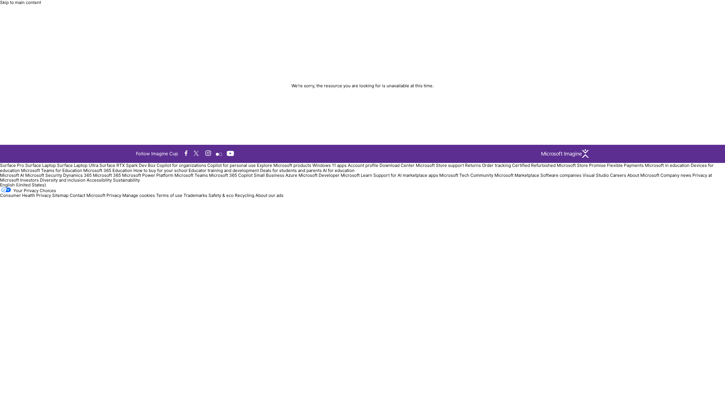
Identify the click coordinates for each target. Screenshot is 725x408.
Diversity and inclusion (63, 180)
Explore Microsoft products (284, 165)
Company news (675, 175)
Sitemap (60, 195)
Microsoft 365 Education (107, 170)
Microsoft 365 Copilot (231, 175)
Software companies (560, 175)
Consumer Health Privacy (25, 195)
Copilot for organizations (181, 165)
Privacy (114, 195)
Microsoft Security (43, 175)
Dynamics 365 (77, 175)
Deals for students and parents (291, 170)
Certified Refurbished (534, 165)
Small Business (269, 175)
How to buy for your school (160, 170)
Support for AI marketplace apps (405, 175)
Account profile (363, 165)
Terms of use (169, 195)
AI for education (339, 170)
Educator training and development (224, 170)
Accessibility (99, 180)
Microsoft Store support (440, 165)
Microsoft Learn (356, 175)
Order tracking (496, 165)
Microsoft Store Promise (581, 165)
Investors (29, 180)
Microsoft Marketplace (516, 175)
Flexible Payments (625, 165)
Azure (291, 175)
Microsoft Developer (319, 175)
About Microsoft (643, 175)
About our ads (269, 195)
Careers (618, 175)
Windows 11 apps (329, 165)
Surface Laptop (40, 165)
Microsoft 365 (107, 175)
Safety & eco (221, 195)
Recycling (244, 195)
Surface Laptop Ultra (77, 165)
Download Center (397, 165)
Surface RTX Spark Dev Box (127, 165)
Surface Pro (12, 165)
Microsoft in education (667, 165)
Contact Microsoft (87, 195)
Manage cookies (138, 195)
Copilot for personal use (231, 165)
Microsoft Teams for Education (51, 170)
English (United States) (23, 185)
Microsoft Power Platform (147, 175)
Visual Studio (596, 175)
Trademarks (195, 195)
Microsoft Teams (191, 175)
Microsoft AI (12, 175)
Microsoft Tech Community (466, 175)
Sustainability (126, 180)
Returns (473, 165)
